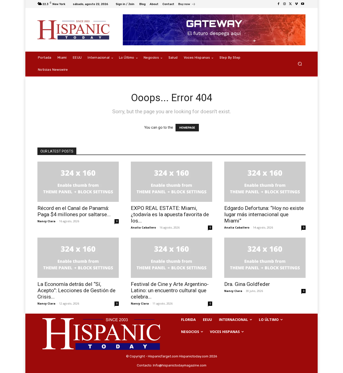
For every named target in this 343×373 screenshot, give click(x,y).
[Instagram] (284, 4)
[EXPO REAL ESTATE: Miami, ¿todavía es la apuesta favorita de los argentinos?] (171, 182)
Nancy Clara (46, 221)
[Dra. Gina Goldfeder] (265, 258)
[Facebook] (278, 4)
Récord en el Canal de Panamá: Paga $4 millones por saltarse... (74, 211)
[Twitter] (291, 4)
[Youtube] (303, 4)
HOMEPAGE (187, 127)
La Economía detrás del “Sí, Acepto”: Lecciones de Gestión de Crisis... (76, 290)
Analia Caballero (143, 227)
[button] (300, 64)
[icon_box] (187, 4)
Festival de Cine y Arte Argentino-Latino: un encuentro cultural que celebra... (170, 290)
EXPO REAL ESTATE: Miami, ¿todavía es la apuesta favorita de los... (170, 214)
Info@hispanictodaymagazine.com (179, 365)
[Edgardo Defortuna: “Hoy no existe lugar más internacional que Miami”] (265, 182)
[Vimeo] (297, 4)
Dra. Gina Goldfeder (247, 284)
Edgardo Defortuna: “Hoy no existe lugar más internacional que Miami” (264, 214)
